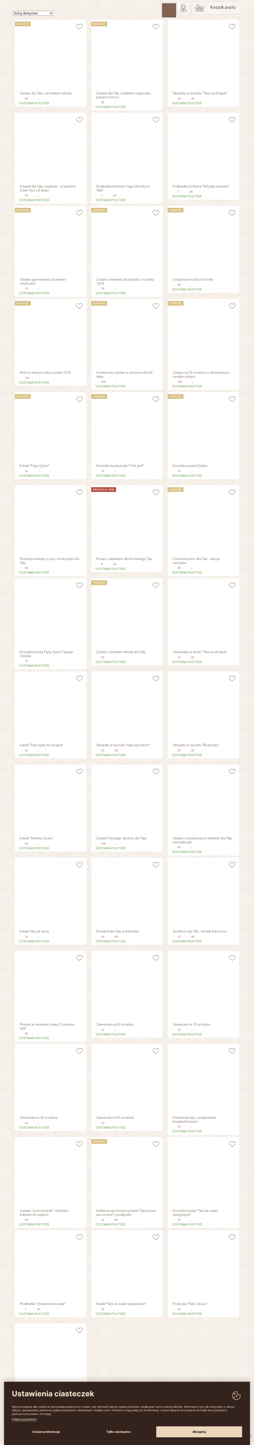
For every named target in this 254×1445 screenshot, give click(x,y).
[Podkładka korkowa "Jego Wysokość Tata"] (126, 147)
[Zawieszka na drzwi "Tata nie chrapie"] (203, 612)
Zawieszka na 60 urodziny (115, 1025)
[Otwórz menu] (169, 10)
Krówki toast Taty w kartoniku (117, 932)
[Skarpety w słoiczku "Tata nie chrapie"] (203, 53)
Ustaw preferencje (46, 1432)
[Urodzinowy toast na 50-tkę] (203, 240)
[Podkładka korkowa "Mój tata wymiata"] (203, 147)
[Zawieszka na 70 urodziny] (203, 985)
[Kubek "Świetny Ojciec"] (50, 798)
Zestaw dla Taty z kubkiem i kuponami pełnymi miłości (123, 96)
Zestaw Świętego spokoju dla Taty (121, 839)
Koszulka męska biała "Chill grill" (120, 466)
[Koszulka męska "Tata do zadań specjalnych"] (203, 1171)
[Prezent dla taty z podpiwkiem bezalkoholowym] (203, 1078)
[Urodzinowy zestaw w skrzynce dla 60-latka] (126, 333)
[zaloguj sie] (183, 7)
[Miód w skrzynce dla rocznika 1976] (50, 333)
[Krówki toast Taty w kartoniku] (126, 892)
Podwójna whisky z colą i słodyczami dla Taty (49, 561)
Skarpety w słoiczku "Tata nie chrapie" (200, 94)
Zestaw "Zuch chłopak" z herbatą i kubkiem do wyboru (44, 1213)
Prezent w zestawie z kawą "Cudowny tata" (47, 1027)
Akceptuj (199, 1432)
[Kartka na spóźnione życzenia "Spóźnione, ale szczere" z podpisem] (126, 1171)
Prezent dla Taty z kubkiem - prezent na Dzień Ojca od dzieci (48, 189)
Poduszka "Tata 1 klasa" (190, 1304)
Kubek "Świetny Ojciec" (36, 839)
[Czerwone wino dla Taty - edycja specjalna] (203, 519)
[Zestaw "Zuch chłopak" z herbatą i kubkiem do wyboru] (50, 1171)
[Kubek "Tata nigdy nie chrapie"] (50, 705)
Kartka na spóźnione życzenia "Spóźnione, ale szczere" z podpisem (126, 1213)
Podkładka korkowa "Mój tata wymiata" (201, 187)
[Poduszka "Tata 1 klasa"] (203, 1264)
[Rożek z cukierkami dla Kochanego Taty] (126, 519)
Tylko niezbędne (118, 1432)
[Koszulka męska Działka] (203, 426)
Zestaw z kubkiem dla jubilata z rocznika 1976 (125, 282)
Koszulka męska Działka (190, 466)
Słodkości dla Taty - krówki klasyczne (199, 932)
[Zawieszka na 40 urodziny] (50, 1078)
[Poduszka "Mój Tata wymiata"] (50, 1357)
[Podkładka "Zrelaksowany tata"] (50, 1264)
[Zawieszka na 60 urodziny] (126, 985)
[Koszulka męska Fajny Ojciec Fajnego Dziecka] (50, 612)
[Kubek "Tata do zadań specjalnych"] (126, 1264)
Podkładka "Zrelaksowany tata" (42, 1304)
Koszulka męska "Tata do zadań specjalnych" (195, 1213)
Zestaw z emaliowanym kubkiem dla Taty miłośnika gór (202, 841)
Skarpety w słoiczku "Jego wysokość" (123, 745)
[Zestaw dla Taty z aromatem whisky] (50, 53)
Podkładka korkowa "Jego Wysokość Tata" (123, 189)
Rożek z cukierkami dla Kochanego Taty (124, 559)
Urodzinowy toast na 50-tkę (193, 280)
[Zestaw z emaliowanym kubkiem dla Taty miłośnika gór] (203, 798)
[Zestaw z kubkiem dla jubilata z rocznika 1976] (126, 240)
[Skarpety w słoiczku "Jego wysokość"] (126, 705)
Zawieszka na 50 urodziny (115, 1118)
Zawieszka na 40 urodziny (39, 1118)
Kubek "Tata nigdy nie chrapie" (41, 745)
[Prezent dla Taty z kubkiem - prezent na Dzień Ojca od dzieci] (50, 147)
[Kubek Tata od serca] (50, 892)
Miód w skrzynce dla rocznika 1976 (45, 373)
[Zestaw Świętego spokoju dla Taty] (126, 798)
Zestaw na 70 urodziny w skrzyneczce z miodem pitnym (201, 375)
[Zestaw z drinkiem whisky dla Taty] (126, 612)
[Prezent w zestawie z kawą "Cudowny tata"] (50, 985)
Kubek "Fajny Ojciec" (34, 466)
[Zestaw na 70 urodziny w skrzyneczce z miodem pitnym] (203, 333)
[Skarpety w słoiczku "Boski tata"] (203, 705)
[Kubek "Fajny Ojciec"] (50, 426)
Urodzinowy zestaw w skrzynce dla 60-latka (125, 375)
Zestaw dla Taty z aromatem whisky (46, 94)
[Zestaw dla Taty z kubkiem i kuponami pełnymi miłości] (126, 53)
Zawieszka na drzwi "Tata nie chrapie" (200, 652)
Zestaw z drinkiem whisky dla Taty (121, 652)
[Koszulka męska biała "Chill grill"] (126, 426)
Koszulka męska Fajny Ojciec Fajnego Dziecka (46, 654)
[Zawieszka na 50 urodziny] (126, 1078)
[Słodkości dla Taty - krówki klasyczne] (203, 892)
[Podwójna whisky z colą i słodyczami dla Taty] (50, 519)
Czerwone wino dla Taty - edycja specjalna (196, 561)
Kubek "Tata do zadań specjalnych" (121, 1304)
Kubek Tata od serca (34, 932)
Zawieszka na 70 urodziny (191, 1025)
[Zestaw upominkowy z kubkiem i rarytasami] (50, 240)
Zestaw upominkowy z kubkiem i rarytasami (43, 282)
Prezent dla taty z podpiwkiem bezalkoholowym (194, 1120)
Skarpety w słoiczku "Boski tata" (196, 745)
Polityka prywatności (24, 1419)
